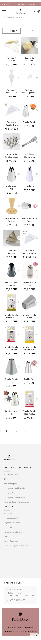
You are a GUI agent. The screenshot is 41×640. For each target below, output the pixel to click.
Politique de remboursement (14, 497)
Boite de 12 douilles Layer (11, 155)
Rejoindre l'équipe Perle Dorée (15, 546)
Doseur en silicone (29, 59)
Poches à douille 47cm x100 (11, 125)
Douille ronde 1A (11, 380)
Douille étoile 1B (11, 412)
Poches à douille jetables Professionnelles (29, 94)
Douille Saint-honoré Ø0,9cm (11, 285)
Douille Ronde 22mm (29, 316)
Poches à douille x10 (11, 91)
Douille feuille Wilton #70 (11, 316)
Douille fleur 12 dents (29, 220)
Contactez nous (9, 527)
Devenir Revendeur (11, 541)
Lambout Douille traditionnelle (11, 253)
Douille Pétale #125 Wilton (29, 412)
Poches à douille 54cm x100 (29, 253)
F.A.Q (5, 536)
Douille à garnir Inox (29, 155)
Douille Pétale (29, 122)
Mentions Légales (10, 483)
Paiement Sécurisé (10, 518)
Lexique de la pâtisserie (12, 532)
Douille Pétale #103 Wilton (11, 348)
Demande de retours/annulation (16, 502)
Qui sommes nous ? (11, 474)
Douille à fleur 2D (30, 284)
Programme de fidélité (12, 522)
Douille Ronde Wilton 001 (29, 348)
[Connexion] (34, 12)
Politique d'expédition (12, 493)
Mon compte (8, 513)
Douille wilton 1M (11, 188)
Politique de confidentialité (14, 488)
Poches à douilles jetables (11, 60)
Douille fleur (29, 379)
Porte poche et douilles (11, 220)
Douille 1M (29, 186)
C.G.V (5, 479)
